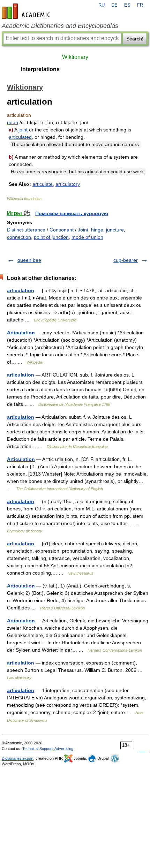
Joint (83, 230)
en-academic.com (27, 11)
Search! (134, 38)
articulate (42, 184)
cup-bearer (125, 260)
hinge (97, 230)
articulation (20, 290)
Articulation (21, 332)
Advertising (63, 748)
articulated (20, 137)
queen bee (29, 260)
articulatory (67, 184)
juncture (115, 230)
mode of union (87, 237)
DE (114, 5)
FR (140, 5)
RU (101, 5)
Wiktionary (75, 57)
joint (23, 129)
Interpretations (40, 69)
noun (12, 122)
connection (19, 237)
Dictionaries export (17, 758)
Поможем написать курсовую (71, 213)
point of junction (51, 237)
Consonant (62, 230)
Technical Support (37, 748)
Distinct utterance (26, 230)
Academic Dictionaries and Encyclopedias (60, 25)
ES (127, 5)
